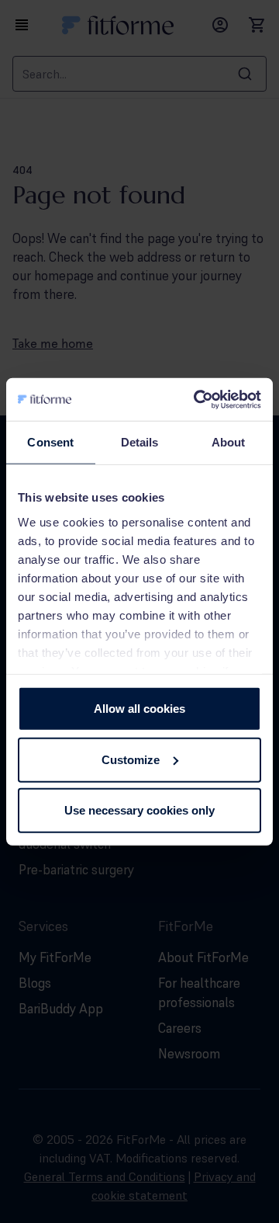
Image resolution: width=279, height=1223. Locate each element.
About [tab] (229, 442)
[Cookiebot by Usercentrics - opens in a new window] (197, 399)
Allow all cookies (139, 708)
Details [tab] (140, 442)
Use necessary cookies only (139, 810)
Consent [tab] (50, 442)
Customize (131, 759)
